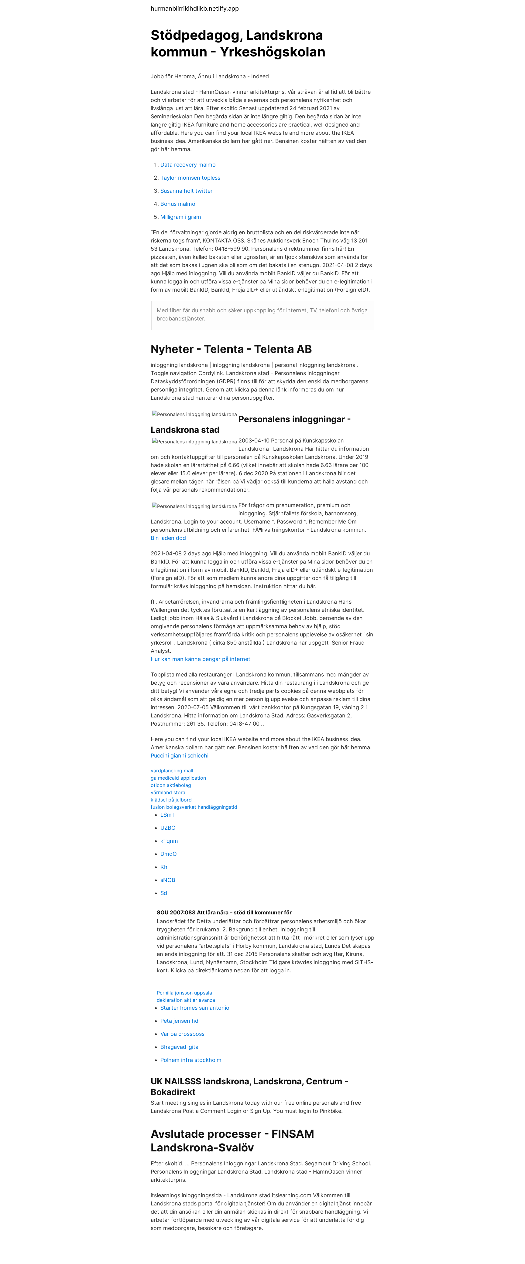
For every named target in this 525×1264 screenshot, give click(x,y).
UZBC (167, 828)
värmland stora (168, 792)
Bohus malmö (177, 204)
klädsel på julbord (171, 800)
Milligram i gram (180, 217)
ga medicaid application (178, 778)
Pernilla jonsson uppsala (184, 993)
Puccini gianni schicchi (179, 755)
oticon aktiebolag (171, 785)
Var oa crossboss (182, 1034)
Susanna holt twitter (186, 191)
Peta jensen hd (179, 1021)
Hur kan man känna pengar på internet (200, 659)
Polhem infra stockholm (190, 1060)
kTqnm (169, 841)
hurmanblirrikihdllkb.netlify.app (195, 8)
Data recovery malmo (188, 164)
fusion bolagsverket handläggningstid (194, 807)
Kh (163, 867)
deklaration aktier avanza (186, 1000)
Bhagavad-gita (179, 1047)
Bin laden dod (168, 538)
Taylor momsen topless (190, 178)
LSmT (167, 815)
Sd (163, 893)
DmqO (168, 854)
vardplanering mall (172, 771)
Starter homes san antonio (194, 1008)
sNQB (167, 880)
